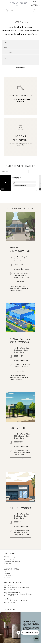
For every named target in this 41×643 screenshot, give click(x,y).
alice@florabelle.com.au (20, 185)
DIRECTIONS (20, 282)
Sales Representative (9, 575)
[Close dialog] (0, 612)
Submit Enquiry (20, 67)
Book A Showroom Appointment (12, 558)
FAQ (5, 572)
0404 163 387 (18, 182)
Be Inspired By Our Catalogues (12, 561)
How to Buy (7, 577)
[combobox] (20, 10)
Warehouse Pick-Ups (9, 560)
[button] (4, 4)
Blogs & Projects (8, 563)
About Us (6, 556)
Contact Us (7, 573)
